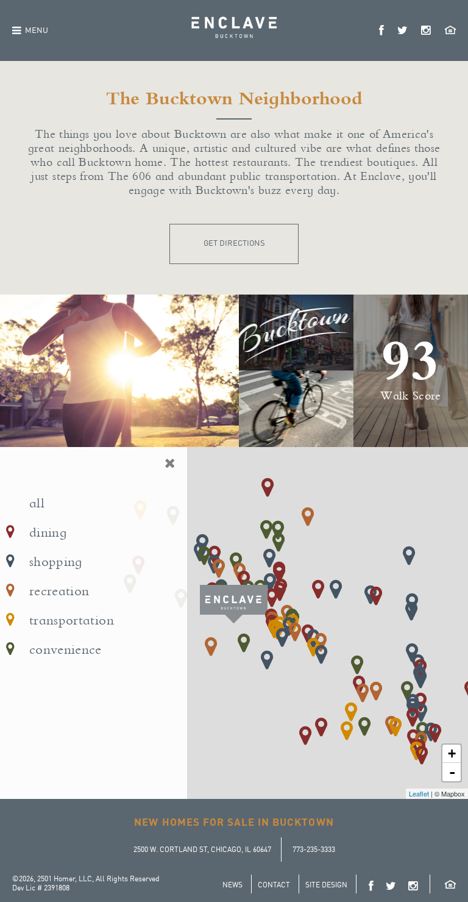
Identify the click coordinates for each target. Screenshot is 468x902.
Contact (274, 885)
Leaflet (419, 793)
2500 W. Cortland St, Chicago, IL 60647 (202, 850)
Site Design (326, 885)
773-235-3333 (313, 850)
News (232, 885)
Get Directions (234, 244)
